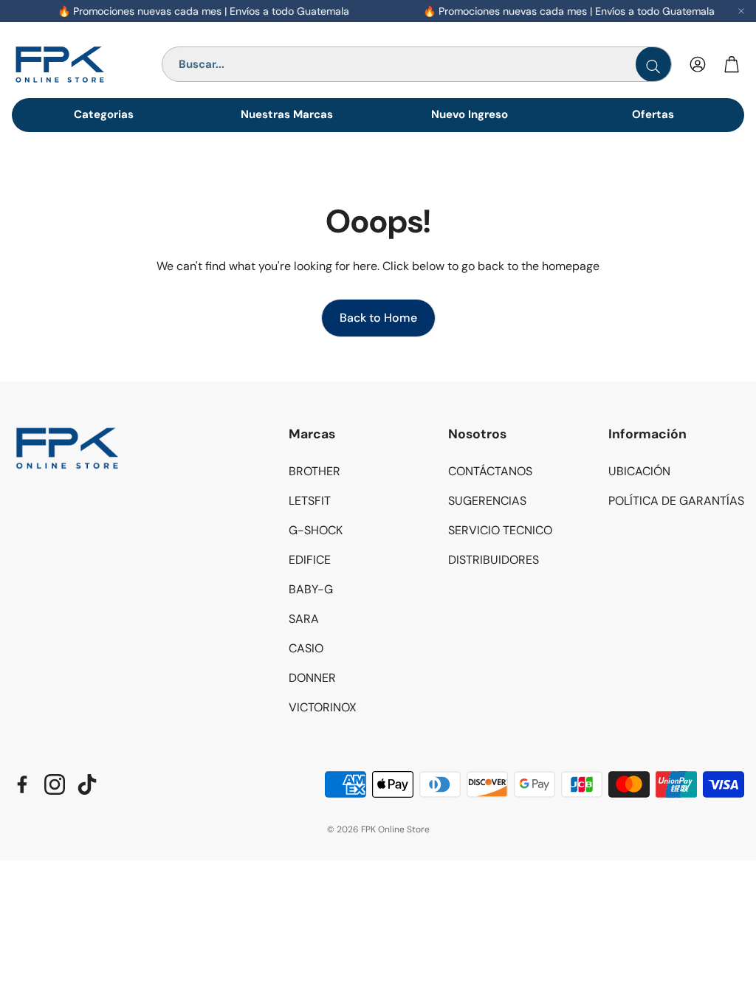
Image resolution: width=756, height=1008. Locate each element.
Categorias (104, 114)
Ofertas (653, 114)
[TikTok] (87, 784)
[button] (357, 434)
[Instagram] (54, 784)
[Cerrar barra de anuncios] (741, 11)
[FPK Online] (80, 64)
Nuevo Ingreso (469, 114)
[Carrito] (731, 64)
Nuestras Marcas (287, 114)
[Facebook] (22, 784)
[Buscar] (653, 64)
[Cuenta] (697, 64)
